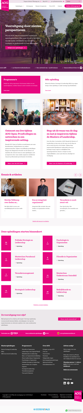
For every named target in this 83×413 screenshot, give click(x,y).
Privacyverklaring (53, 395)
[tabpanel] (14, 198)
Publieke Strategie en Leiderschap (30, 362)
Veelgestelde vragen (48, 358)
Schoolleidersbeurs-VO (49, 364)
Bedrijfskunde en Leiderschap (29, 353)
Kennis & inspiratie (41, 6)
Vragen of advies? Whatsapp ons (31, 1)
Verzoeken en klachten (66, 397)
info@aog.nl (66, 366)
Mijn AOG (45, 1)
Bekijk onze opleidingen (15, 48)
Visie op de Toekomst (27, 373)
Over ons (45, 351)
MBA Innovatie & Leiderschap (9, 353)
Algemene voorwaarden (66, 395)
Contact (60, 6)
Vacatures (45, 356)
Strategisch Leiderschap (28, 368)
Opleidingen (18, 6)
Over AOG (52, 6)
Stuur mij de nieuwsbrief (69, 319)
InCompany (29, 6)
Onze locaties (46, 353)
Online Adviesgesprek (73, 6)
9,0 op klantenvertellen (56, 1)
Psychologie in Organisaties (29, 360)
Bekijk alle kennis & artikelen (41, 221)
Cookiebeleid (55, 397)
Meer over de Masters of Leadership (60, 163)
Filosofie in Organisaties (28, 349)
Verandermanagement (28, 371)
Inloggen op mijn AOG (48, 349)
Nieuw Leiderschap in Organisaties (31, 358)
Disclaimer (44, 395)
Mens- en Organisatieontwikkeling (31, 356)
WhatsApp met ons (68, 362)
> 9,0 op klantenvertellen (70, 373)
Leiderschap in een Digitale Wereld (31, 351)
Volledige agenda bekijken (40, 305)
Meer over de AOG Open (15, 163)
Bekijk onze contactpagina (70, 369)
